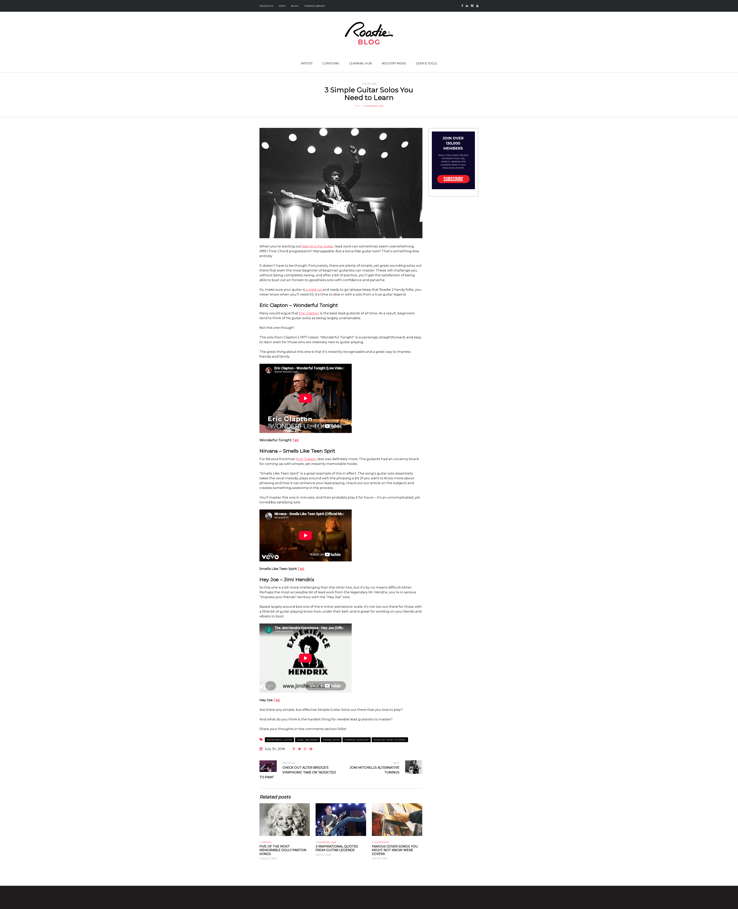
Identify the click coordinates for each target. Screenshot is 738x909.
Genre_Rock (331, 739)
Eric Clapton (309, 313)
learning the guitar (317, 246)
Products (266, 5)
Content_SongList (356, 739)
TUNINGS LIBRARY (314, 5)
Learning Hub (360, 63)
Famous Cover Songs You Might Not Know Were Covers (395, 850)
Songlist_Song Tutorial (390, 739)
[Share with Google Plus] (305, 749)
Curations (330, 63)
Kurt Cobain (306, 459)
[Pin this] (311, 749)
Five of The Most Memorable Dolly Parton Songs (282, 850)
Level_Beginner (307, 739)
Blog (294, 5)
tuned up (313, 289)
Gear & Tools (426, 63)
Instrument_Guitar (279, 739)
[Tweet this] (299, 749)
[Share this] (294, 749)
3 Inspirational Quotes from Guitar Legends (337, 848)
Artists (306, 63)
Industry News (393, 63)
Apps (282, 5)
